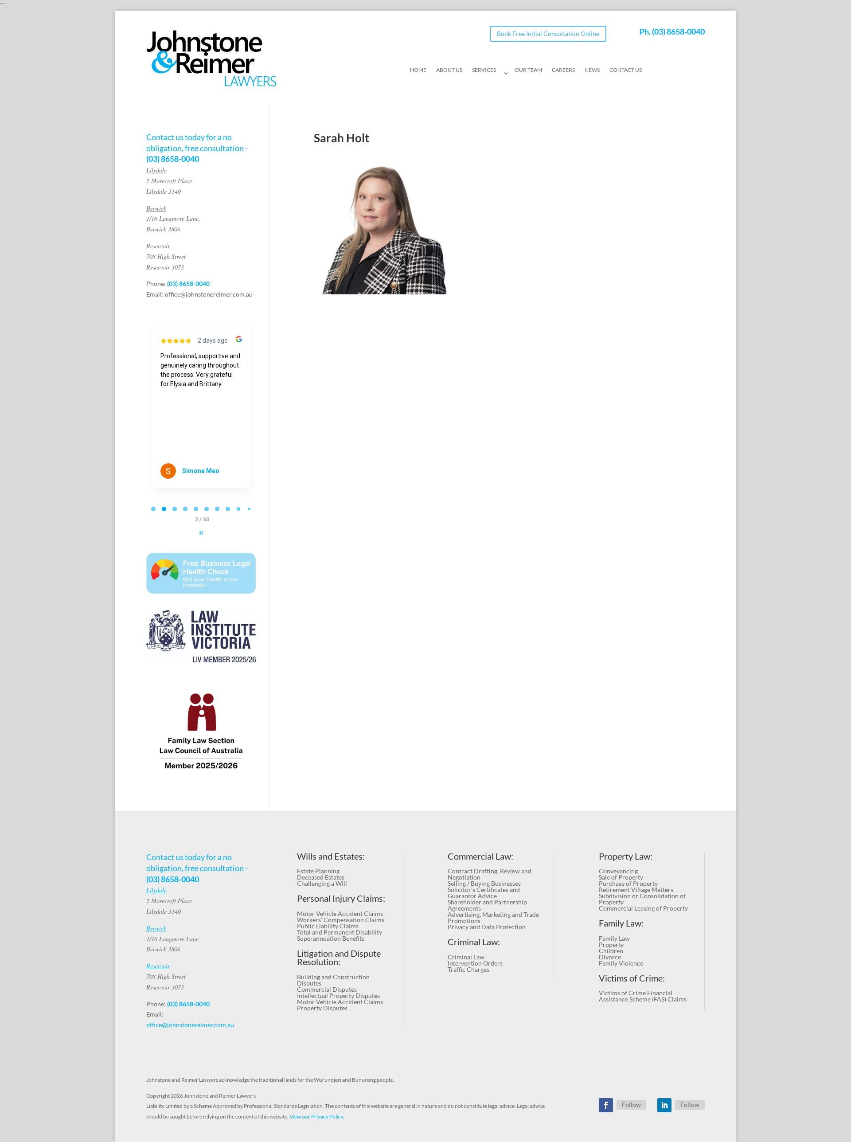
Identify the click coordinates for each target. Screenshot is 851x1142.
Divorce (610, 957)
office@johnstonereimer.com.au (209, 294)
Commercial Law (479, 856)
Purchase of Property (628, 883)
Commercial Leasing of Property (643, 908)
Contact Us (625, 70)
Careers (563, 70)
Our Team (528, 70)
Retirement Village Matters (636, 889)
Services (484, 70)
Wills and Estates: (331, 856)
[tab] (153, 509)
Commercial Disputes (327, 989)
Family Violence (621, 963)
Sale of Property (621, 877)
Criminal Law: (474, 942)
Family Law (614, 938)
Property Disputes (322, 1008)
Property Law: (625, 856)
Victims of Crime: (632, 978)
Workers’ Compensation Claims (340, 919)
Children (611, 950)
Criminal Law (466, 957)
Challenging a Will (322, 883)
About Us (449, 70)
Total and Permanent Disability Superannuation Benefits (339, 935)
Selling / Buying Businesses (484, 883)
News (592, 70)
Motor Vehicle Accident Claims (340, 913)
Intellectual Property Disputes (338, 995)
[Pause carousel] (201, 532)
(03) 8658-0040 (678, 31)
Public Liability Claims (328, 926)
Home (418, 70)
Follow (631, 1104)
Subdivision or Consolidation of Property (642, 899)
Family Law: (621, 923)
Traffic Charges (468, 969)
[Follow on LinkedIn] (664, 1105)
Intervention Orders (475, 963)
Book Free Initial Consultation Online (548, 33)
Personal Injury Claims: (341, 898)
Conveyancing (618, 871)
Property (611, 944)
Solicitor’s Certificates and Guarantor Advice (484, 893)
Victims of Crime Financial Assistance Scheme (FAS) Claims (643, 996)
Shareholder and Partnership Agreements (487, 905)
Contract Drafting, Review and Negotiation (489, 874)
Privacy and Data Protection (487, 927)
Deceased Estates (320, 877)
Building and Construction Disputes (333, 980)
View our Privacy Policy (316, 1116)
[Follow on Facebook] (606, 1105)
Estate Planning (318, 871)
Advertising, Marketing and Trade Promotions (493, 917)
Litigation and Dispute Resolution (339, 957)
